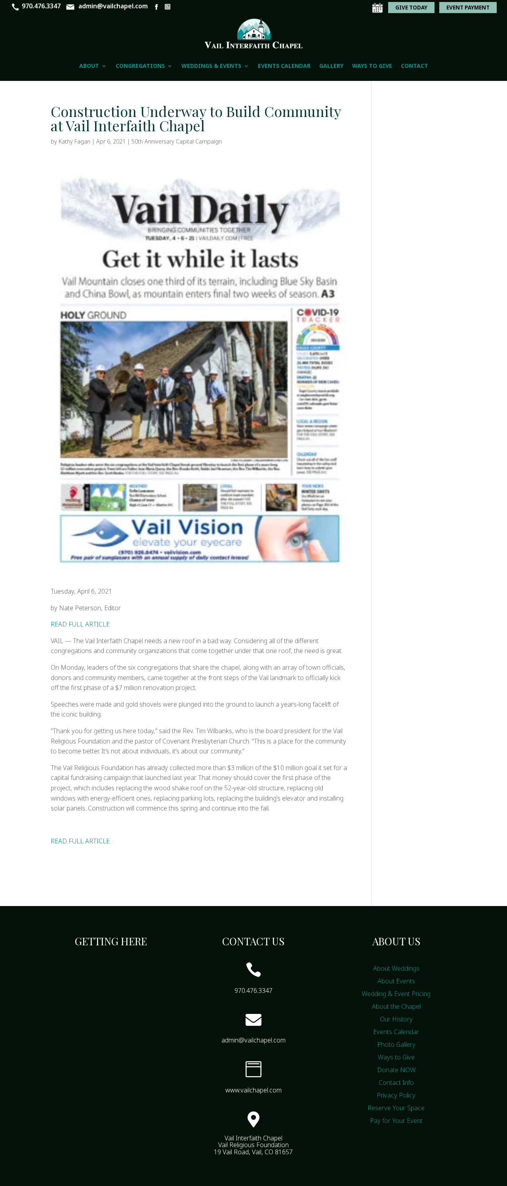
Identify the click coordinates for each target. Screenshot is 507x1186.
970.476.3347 (41, 6)
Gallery (331, 65)
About (89, 65)
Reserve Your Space (396, 1108)
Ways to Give (372, 65)
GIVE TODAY (411, 7)
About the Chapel (396, 1006)
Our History (396, 1019)
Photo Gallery (396, 1044)
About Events (396, 981)
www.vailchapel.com (253, 1090)
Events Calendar (284, 65)
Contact (414, 65)
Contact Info (396, 1082)
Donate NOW (396, 1069)
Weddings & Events (211, 65)
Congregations (140, 65)
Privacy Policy (396, 1095)
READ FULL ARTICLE (80, 624)
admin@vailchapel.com (113, 6)
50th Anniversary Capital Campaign (177, 141)
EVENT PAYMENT (468, 7)
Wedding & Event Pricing (396, 993)
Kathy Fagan (74, 141)
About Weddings (396, 968)
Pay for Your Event (396, 1120)
